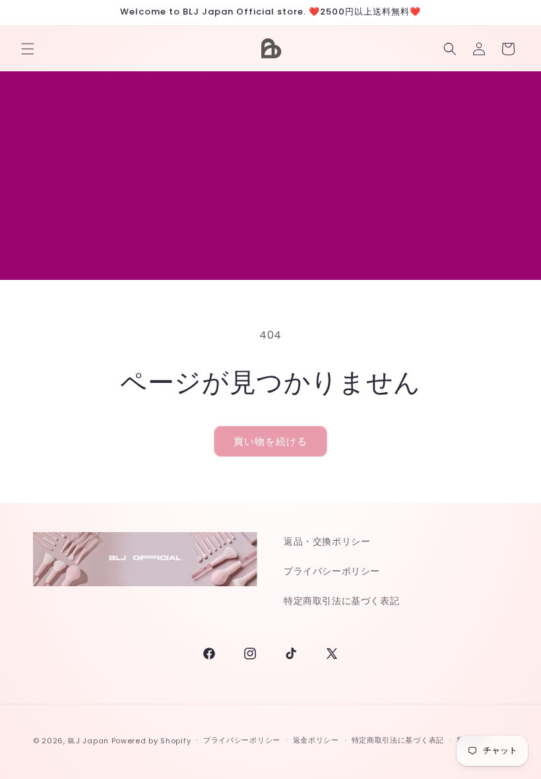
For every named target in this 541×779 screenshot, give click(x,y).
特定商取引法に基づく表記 (341, 600)
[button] (27, 48)
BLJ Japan (88, 740)
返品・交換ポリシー (327, 541)
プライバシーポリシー (332, 571)
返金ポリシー (316, 740)
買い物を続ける (270, 441)
